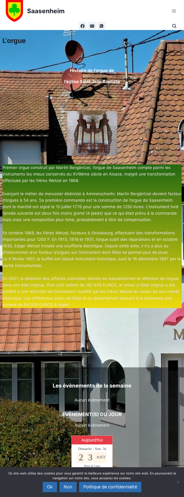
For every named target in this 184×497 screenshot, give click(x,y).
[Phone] (101, 26)
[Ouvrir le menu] (173, 11)
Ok (50, 486)
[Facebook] (83, 26)
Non (68, 486)
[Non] (178, 482)
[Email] (92, 26)
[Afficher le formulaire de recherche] (175, 26)
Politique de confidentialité (110, 486)
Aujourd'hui (92, 440)
